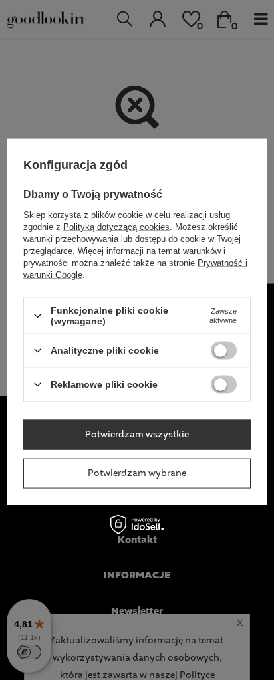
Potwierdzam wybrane (137, 473)
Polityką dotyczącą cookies (116, 227)
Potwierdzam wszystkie (137, 434)
